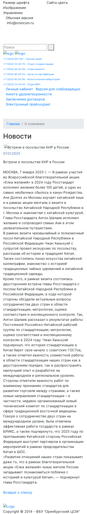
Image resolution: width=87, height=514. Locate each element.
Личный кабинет (19, 89)
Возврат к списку (17, 492)
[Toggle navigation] (12, 112)
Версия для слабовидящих (58, 89)
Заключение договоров (25, 99)
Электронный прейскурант (28, 104)
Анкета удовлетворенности (29, 94)
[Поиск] (51, 47)
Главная (13, 124)
